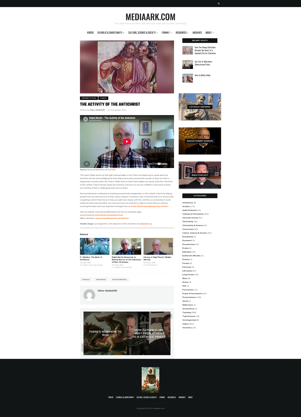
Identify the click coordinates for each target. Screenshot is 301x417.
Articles (186, 206)
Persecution (188, 290)
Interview (186, 267)
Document (187, 240)
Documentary (188, 244)
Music (184, 278)
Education (187, 252)
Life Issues (187, 271)
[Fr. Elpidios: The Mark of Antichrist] (94, 246)
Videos (90, 32)
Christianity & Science (192, 225)
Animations (187, 202)
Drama (185, 248)
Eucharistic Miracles (191, 255)
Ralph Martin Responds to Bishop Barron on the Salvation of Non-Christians (126, 259)
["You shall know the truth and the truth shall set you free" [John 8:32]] (150, 368)
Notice (185, 282)
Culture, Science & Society (142, 32)
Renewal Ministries (119, 279)
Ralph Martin (101, 279)
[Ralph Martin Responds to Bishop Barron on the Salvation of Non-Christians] (126, 246)
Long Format (188, 274)
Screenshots (188, 308)
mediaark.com (150, 16)
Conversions (188, 229)
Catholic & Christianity (109, 32)
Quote (185, 301)
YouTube (112, 169)
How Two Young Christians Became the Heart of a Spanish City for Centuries (205, 50)
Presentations (89, 98)
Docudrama (187, 236)
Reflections (187, 305)
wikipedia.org (145, 224)
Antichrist (86, 279)
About (209, 32)
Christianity (187, 221)
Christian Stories (190, 218)
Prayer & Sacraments (192, 293)
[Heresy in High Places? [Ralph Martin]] (158, 246)
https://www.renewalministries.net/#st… (150, 206)
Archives (197, 32)
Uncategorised (189, 320)
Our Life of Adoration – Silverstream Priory (204, 63)
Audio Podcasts (189, 210)
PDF (184, 286)
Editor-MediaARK (97, 110)
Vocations (187, 327)
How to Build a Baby (202, 75)
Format (166, 32)
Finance (186, 259)
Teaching (186, 312)
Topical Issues (188, 316)
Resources (181, 32)
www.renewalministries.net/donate (112, 218)
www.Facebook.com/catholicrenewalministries (101, 215)
